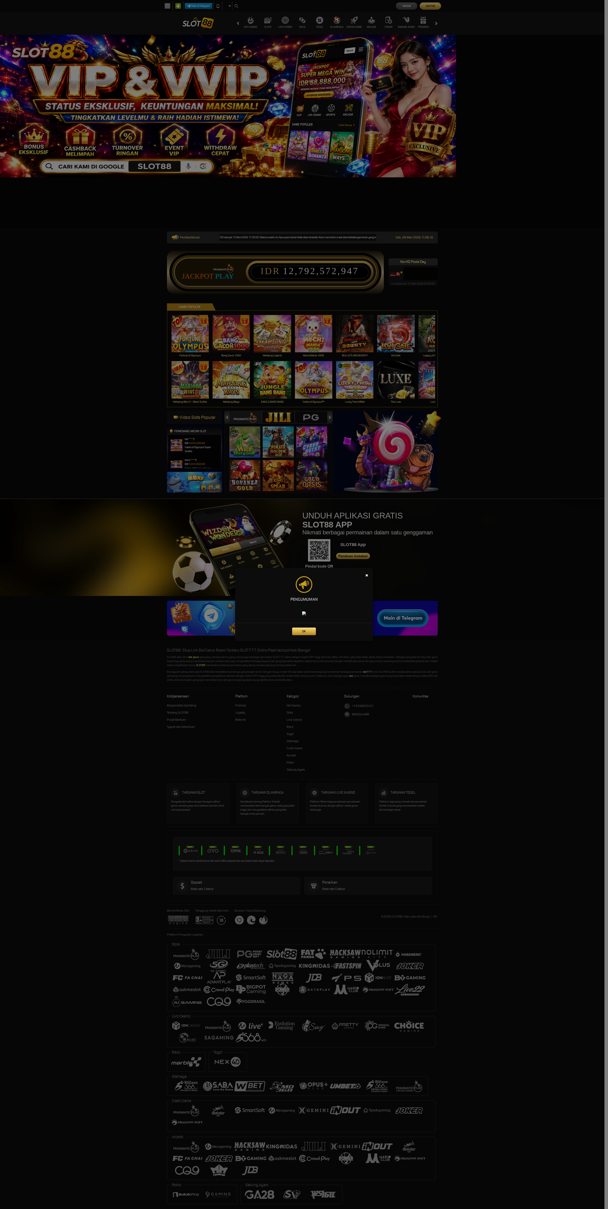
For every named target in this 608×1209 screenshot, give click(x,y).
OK (304, 631)
